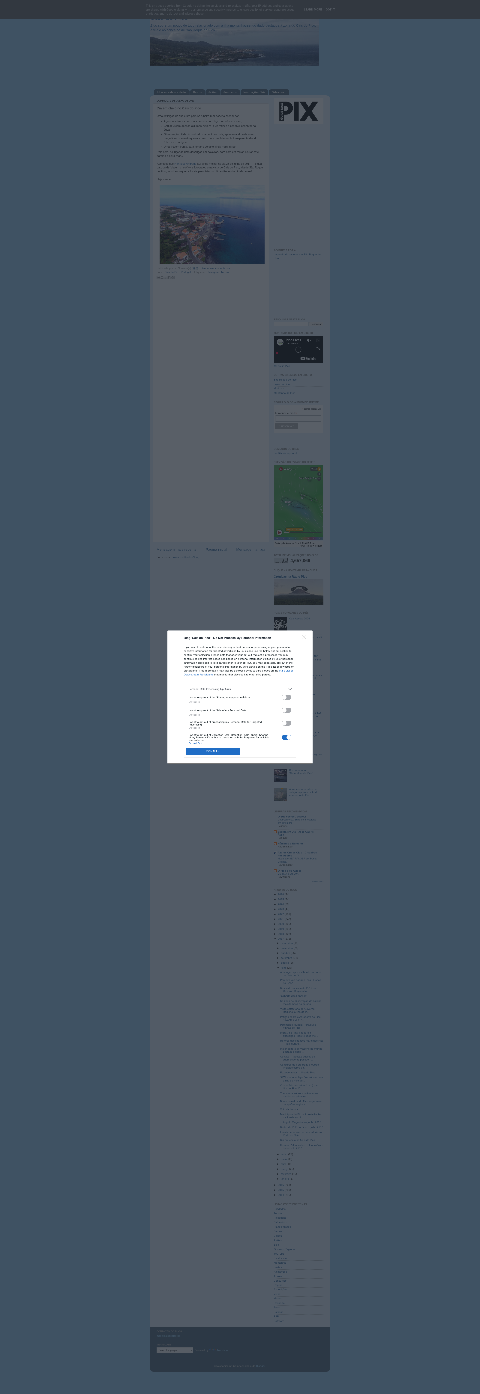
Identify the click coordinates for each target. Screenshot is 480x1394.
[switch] (286, 697)
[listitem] (240, 689)
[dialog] (240, 697)
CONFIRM (213, 751)
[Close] (304, 638)
